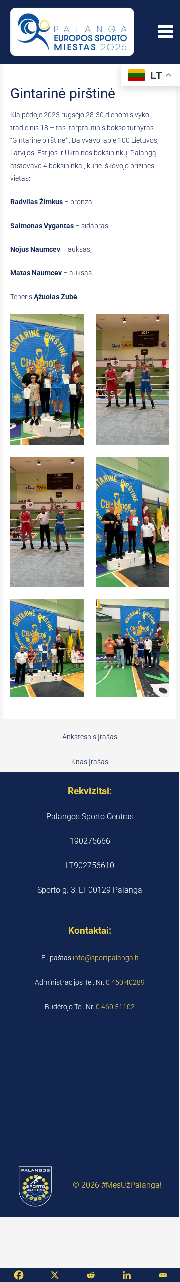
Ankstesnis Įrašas (90, 737)
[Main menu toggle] (166, 32)
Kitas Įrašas (90, 762)
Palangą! (146, 1185)
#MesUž (116, 1185)
